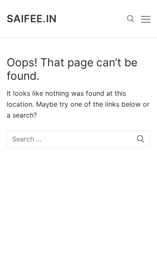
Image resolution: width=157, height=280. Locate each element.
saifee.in (32, 19)
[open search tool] (130, 19)
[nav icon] (145, 19)
